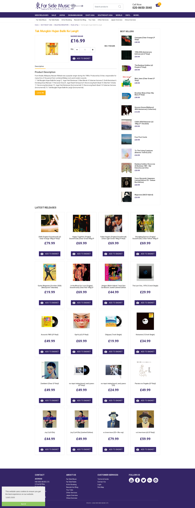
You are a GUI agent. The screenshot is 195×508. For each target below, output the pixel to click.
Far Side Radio (54, 20)
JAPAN (62, 15)
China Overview (130, 20)
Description (39, 66)
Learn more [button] (10, 497)
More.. (136, 15)
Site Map (101, 487)
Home (36, 25)
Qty (72, 49)
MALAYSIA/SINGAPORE (61, 25)
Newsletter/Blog (80, 20)
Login (99, 484)
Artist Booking (67, 20)
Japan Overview (116, 20)
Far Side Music (41, 20)
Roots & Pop (74, 25)
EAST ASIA (90, 15)
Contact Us (102, 482)
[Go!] (120, 6)
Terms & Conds (103, 479)
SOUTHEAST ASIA (105, 15)
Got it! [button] (23, 504)
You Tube (91, 20)
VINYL (127, 15)
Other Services (103, 20)
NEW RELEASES (41, 15)
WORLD (119, 15)
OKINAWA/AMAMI (75, 15)
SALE (54, 15)
